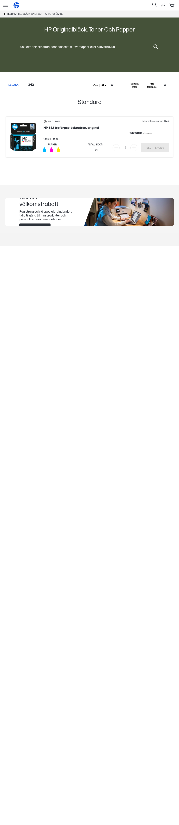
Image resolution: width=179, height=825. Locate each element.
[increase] (133, 147)
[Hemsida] (16, 5)
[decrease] (116, 147)
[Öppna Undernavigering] (5, 5)
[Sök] (154, 5)
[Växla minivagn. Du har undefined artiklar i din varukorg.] (171, 5)
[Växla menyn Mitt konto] (163, 4)
